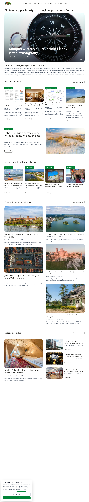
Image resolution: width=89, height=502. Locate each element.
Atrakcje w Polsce (45, 3)
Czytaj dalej (8, 150)
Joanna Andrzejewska (71, 189)
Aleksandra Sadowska (14, 56)
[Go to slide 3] (81, 59)
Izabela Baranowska (9, 239)
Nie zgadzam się (17, 494)
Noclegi (51, 3)
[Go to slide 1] (79, 59)
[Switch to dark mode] (83, 3)
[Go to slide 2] (80, 59)
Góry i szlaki (67, 3)
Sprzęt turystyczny (59, 3)
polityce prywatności (21, 491)
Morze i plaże (37, 3)
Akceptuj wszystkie (16, 497)
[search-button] (79, 3)
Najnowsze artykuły (28, 3)
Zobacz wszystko (78, 82)
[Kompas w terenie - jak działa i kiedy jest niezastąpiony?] (44, 37)
